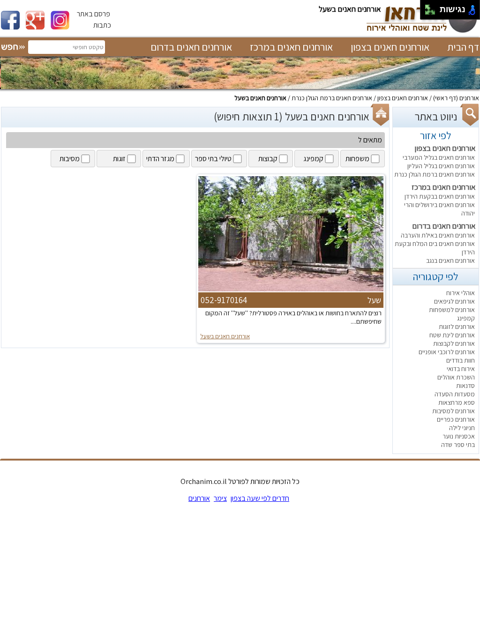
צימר (220, 498)
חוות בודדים (460, 360)
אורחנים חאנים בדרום (191, 46)
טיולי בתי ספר (213, 159)
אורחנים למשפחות (452, 309)
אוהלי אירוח (460, 293)
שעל (374, 300)
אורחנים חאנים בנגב (450, 260)
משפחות (357, 159)
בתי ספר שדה (458, 444)
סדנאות (465, 385)
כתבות (102, 25)
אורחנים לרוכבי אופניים (447, 352)
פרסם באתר (93, 14)
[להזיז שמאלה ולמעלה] (427, 7)
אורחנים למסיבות (453, 411)
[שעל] (290, 291)
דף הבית (463, 46)
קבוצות (268, 159)
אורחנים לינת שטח (452, 335)
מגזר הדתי (160, 159)
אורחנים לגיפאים (454, 301)
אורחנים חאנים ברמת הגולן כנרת (332, 98)
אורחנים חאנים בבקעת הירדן (440, 196)
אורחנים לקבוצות (454, 343)
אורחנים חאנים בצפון (390, 46)
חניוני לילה (462, 428)
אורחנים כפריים (456, 419)
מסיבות (70, 159)
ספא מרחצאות (456, 402)
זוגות (119, 159)
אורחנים (469, 98)
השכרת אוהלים (456, 377)
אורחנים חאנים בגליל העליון (441, 166)
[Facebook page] (13, 27)
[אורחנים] (421, 32)
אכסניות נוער (458, 436)
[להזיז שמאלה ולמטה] (427, 12)
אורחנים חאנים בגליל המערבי (439, 157)
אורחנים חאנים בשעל (260, 98)
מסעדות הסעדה (455, 394)
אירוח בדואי (461, 369)
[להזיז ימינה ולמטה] (432, 12)
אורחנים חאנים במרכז (291, 46)
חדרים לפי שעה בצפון (260, 498)
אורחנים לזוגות (457, 326)
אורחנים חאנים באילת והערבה (438, 235)
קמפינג (466, 318)
